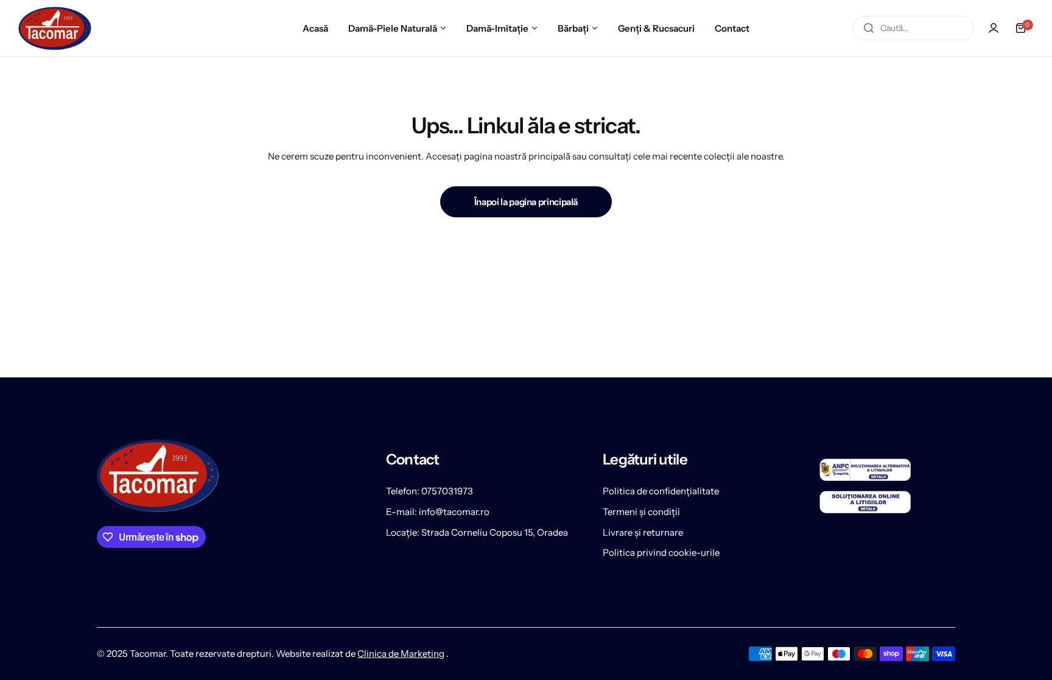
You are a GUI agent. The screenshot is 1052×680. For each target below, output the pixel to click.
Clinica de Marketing (400, 653)
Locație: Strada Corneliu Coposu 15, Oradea (477, 532)
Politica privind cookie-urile (661, 552)
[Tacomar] (54, 28)
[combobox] (913, 28)
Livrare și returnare (643, 532)
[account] (993, 28)
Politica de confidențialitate (661, 491)
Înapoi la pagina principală (526, 202)
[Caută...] (868, 28)
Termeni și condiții (641, 511)
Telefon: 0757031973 (429, 491)
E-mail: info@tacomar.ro (437, 511)
